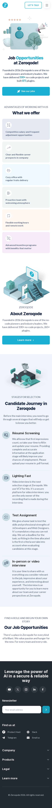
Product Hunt (14, 732)
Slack (34, 732)
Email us (36, 737)
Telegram (12, 737)
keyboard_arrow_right (33, 340)
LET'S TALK (33, 5)
